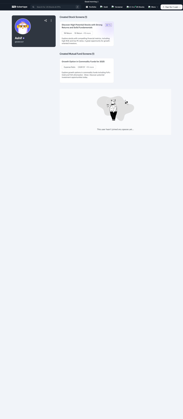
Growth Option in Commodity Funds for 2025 (83, 61)
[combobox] (55, 6)
